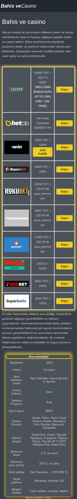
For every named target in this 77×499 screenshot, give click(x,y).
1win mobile (42, 151)
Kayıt (64, 89)
